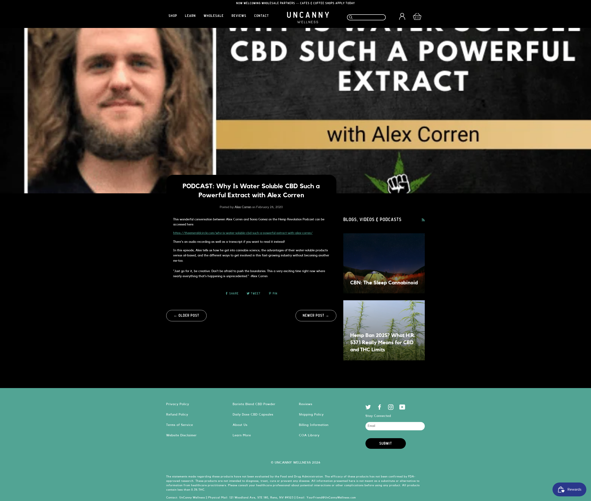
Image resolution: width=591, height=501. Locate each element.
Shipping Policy (311, 414)
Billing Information (314, 425)
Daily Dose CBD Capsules (253, 414)
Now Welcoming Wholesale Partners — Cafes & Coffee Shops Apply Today (295, 3)
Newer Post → (316, 315)
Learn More (242, 435)
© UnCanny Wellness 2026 (295, 462)
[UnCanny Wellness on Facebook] (380, 408)
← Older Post (186, 315)
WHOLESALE (214, 16)
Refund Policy (177, 414)
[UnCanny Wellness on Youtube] (402, 408)
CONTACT (261, 16)
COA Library (309, 435)
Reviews (305, 404)
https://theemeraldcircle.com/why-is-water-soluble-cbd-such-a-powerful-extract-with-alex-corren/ (243, 233)
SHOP (173, 16)
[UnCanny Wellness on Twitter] (368, 408)
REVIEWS (239, 16)
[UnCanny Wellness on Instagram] (391, 408)
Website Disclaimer (181, 435)
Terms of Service (179, 425)
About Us (240, 425)
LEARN (190, 16)
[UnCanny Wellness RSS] (423, 220)
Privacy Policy (177, 404)
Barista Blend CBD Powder (254, 404)
